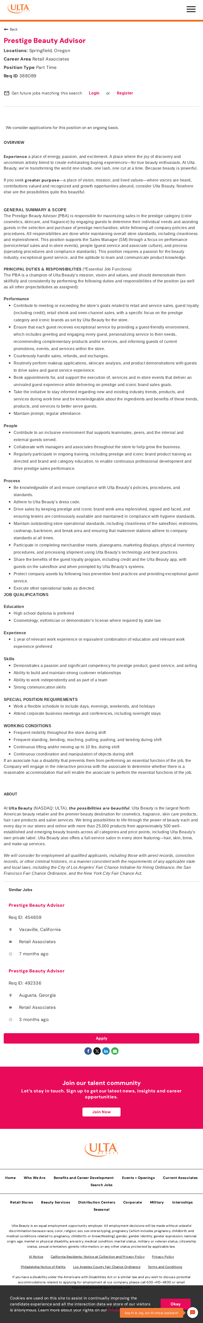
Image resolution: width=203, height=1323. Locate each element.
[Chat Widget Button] (192, 1312)
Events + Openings (138, 1177)
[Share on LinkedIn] (106, 1051)
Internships (182, 1202)
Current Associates (180, 1177)
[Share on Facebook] (88, 1051)
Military (157, 1202)
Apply (101, 1038)
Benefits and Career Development (84, 1177)
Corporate (132, 1202)
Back (14, 29)
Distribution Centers (96, 1202)
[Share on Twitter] (97, 1051)
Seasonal (102, 1209)
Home (10, 1177)
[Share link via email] (114, 1051)
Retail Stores (21, 1202)
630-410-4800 (159, 1282)
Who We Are (35, 1177)
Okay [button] (176, 1304)
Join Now (101, 1111)
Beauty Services (55, 1202)
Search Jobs (102, 1185)
